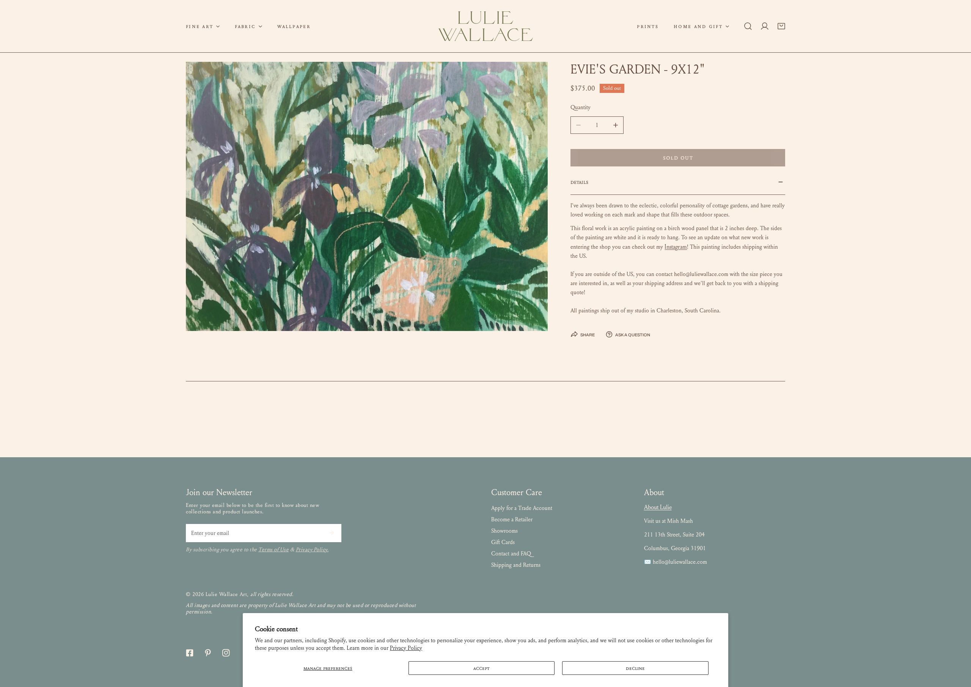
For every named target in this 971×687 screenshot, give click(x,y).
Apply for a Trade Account (521, 508)
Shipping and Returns (515, 565)
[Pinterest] (208, 652)
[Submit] (331, 532)
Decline (635, 668)
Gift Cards (503, 542)
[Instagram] (226, 652)
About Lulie (658, 507)
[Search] (748, 26)
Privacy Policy (406, 648)
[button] (202, 26)
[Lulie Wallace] (485, 26)
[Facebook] (190, 652)
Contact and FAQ (511, 553)
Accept (481, 668)
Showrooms (504, 530)
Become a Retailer (512, 519)
